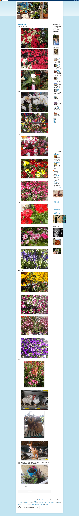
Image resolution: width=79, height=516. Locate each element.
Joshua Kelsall (30, 501)
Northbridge (36, 502)
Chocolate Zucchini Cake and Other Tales (59, 71)
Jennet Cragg (26, 501)
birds (49, 499)
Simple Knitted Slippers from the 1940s (59, 78)
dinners (46, 500)
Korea (43, 501)
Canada (59, 499)
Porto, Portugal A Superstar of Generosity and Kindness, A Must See (57, 183)
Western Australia (37, 504)
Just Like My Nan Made (56, 201)
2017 (54, 124)
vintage (28, 504)
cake (56, 499)
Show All (60, 187)
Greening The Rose (56, 200)
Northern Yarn (39, 502)
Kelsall (33, 501)
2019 (54, 122)
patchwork (52, 502)
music (30, 502)
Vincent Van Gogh (25, 504)
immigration (24, 501)
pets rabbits (59, 502)
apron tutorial (28, 499)
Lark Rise (55, 501)
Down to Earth (55, 170)
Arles (31, 499)
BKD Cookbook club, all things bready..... (58, 163)
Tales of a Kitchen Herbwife (57, 175)
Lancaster (52, 501)
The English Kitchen (56, 154)
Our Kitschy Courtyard (58, 96)
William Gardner (42, 504)
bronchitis (55, 499)
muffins (28, 502)
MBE (19, 502)
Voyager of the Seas (32, 504)
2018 (54, 123)
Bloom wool (52, 499)
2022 (54, 119)
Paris (49, 502)
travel (52, 503)
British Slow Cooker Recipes (57, 208)
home (20, 501)
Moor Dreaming (55, 203)
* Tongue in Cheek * (56, 181)
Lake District (49, 501)
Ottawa (42, 502)
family (53, 500)
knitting (36, 501)
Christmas (28, 500)
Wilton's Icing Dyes (46, 504)
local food (57, 501)
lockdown (60, 501)
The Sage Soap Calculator (57, 213)
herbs (18, 501)
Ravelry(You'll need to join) (57, 212)
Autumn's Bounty (55, 176)
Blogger (42, 510)
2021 (54, 120)
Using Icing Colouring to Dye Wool (59, 65)
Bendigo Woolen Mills (43, 499)
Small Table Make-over (58, 58)
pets (56, 502)
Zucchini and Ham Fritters (57, 107)
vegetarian (21, 504)
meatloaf (21, 502)
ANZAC (25, 499)
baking (39, 499)
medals (23, 502)
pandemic (47, 502)
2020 (54, 121)
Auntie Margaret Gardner (34, 499)
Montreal (26, 502)
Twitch (55, 503)
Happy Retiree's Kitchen (57, 162)
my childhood (33, 502)
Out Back (55, 205)
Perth (54, 502)
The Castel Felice (58, 83)
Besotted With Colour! (22, 24)
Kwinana (46, 501)
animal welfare (22, 499)
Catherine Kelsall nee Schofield (58, 90)
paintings (45, 502)
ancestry (19, 499)
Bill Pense (47, 499)
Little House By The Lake (56, 202)
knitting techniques (40, 501)
